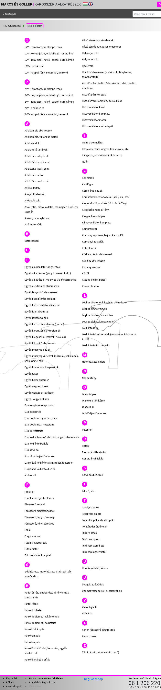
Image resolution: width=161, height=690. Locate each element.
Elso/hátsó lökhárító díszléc (40, 469)
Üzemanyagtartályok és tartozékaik (102, 591)
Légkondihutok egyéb (94, 309)
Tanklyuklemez (90, 507)
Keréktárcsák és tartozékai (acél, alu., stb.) (106, 197)
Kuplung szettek (91, 267)
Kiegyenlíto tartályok (93, 216)
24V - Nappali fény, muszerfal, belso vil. (46, 114)
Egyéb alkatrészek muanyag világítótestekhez (50, 279)
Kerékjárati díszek (92, 190)
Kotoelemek (89, 248)
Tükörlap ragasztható (94, 552)
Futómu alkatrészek (36, 542)
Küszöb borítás (90, 286)
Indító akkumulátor (92, 142)
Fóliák (28, 530)
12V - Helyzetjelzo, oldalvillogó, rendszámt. (49, 53)
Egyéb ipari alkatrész (36, 311)
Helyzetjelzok (90, 53)
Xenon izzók (89, 636)
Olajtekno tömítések (93, 400)
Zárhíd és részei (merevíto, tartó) (100, 652)
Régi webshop (93, 679)
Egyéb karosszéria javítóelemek (42, 330)
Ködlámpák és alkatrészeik (97, 254)
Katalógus (87, 184)
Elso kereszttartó (34, 431)
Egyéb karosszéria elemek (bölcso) (44, 324)
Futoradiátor (31, 549)
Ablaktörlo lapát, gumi (37, 168)
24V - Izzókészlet (34, 108)
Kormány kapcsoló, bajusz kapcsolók (103, 235)
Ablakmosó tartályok (36, 149)
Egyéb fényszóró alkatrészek (41, 292)
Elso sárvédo (32, 450)
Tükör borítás (89, 533)
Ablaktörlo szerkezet (36, 181)
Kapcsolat (11, 678)
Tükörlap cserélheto (93, 545)
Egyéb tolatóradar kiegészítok (42, 367)
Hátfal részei (31, 603)
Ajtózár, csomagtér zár (37, 218)
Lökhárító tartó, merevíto (96, 345)
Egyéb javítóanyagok (36, 318)
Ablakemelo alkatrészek (38, 130)
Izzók (85, 161)
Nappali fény (89, 378)
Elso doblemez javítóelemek (41, 418)
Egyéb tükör (31, 373)
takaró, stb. (88, 491)
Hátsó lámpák (32, 635)
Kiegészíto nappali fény (95, 209)
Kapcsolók (88, 178)
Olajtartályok (89, 394)
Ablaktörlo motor (34, 175)
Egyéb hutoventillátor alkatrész (42, 305)
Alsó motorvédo (33, 224)
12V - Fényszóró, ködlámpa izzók (43, 47)
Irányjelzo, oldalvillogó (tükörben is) (102, 155)
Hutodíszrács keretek (94, 94)
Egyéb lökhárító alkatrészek (40, 343)
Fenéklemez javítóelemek (39, 498)
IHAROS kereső (12, 26)
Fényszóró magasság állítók (40, 511)
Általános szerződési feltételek (45, 678)
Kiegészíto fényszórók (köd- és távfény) (104, 203)
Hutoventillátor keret (93, 107)
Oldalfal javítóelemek (94, 413)
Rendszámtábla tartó (94, 452)
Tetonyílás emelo (91, 513)
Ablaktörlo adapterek (37, 156)
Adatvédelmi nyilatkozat (42, 682)
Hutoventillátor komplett (96, 113)
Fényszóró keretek (35, 504)
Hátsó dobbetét (33, 610)
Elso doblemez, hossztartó (40, 424)
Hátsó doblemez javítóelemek (42, 616)
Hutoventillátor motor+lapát (97, 126)
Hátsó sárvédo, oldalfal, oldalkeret (101, 46)
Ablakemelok (32, 143)
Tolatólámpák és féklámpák (97, 520)
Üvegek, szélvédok (93, 584)
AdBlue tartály (32, 188)
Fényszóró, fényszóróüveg (39, 517)
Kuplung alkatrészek (93, 260)
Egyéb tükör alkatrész (37, 380)
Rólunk (10, 682)
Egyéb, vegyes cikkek (37, 399)
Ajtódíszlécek (32, 200)
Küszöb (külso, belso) (94, 279)
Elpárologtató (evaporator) (40, 405)
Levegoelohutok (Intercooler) (98, 321)
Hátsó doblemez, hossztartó (40, 623)
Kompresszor (89, 229)
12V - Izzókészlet (34, 66)
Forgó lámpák (32, 536)
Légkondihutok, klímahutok (97, 315)
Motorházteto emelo (93, 361)
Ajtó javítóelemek (34, 194)
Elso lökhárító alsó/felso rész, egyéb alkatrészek (52, 437)
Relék (85, 445)
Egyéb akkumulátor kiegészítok (42, 267)
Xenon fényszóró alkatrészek (98, 629)
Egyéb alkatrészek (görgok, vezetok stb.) (48, 273)
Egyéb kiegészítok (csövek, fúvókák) (45, 337)
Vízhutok (87, 613)
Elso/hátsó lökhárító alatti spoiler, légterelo (49, 462)
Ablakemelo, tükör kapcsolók (41, 137)
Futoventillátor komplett (38, 555)
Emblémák (31, 475)
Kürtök (86, 273)
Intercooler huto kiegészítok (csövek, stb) (105, 149)
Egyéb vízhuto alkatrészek (39, 392)
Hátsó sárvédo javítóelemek (97, 40)
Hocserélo (87, 66)
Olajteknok (88, 407)
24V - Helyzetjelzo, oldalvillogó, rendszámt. (49, 95)
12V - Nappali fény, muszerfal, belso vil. (46, 72)
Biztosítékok (32, 241)
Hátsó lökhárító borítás (37, 659)
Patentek (87, 429)
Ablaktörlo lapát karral (37, 162)
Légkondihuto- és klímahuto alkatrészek (104, 302)
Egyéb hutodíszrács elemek (40, 298)
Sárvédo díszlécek (92, 475)
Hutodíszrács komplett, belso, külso (102, 101)
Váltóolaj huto (90, 607)
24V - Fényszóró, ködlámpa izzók (43, 89)
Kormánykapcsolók (93, 241)
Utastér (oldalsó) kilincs (95, 568)
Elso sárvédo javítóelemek (39, 456)
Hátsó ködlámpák (34, 629)
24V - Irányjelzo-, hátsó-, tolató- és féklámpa (49, 101)
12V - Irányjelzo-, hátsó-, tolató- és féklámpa (49, 60)
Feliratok (29, 491)
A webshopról (14, 686)
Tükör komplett (90, 539)
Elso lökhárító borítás (36, 443)
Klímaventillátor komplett (96, 222)
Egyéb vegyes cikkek (36, 386)
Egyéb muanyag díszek (37, 349)
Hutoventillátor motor (94, 120)
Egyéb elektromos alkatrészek (42, 286)
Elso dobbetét (33, 411)
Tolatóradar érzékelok (94, 526)
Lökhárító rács (90, 328)
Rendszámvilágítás (92, 458)
